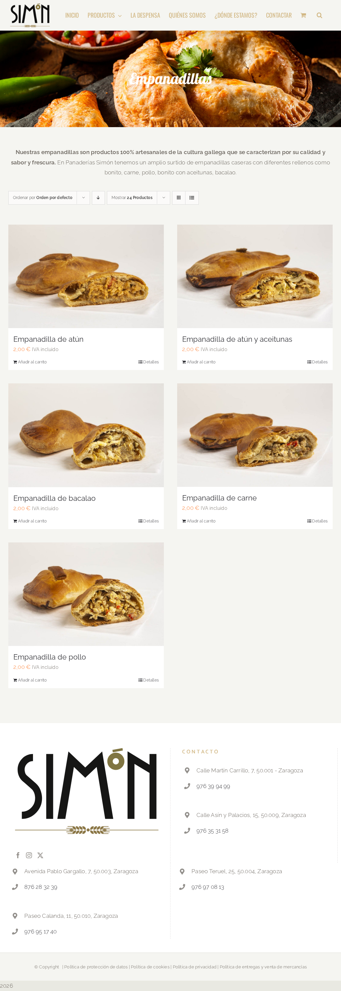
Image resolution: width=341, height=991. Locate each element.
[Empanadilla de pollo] (86, 594)
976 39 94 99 (213, 786)
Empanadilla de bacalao (54, 498)
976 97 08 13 (207, 887)
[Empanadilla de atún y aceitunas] (255, 276)
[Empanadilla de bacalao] (86, 435)
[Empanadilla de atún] (86, 276)
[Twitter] (40, 855)
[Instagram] (29, 855)
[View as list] (191, 197)
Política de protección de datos (96, 966)
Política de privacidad (194, 966)
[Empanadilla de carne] (255, 435)
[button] (319, 15)
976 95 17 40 (40, 931)
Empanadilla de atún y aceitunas (237, 339)
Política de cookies (150, 966)
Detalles (151, 362)
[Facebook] (18, 855)
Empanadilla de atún (48, 339)
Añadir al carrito (32, 362)
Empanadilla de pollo (49, 657)
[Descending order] (98, 198)
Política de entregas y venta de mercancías (263, 966)
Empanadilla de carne (219, 498)
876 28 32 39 (40, 887)
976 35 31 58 (212, 830)
